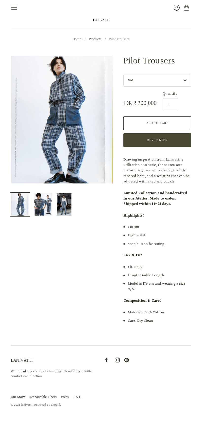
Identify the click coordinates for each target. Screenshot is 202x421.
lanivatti (27, 404)
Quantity (170, 94)
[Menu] (14, 7)
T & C (77, 397)
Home (77, 39)
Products (95, 39)
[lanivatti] (101, 20)
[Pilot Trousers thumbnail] (20, 204)
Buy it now (157, 140)
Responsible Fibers (43, 397)
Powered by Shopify (47, 404)
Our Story (18, 397)
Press (65, 397)
